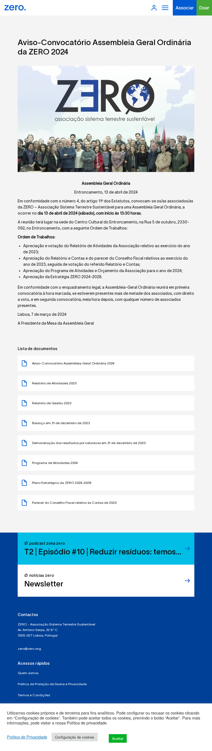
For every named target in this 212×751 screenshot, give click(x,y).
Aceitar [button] (117, 738)
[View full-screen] (106, 119)
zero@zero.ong (29, 648)
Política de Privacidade (27, 736)
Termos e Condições (34, 695)
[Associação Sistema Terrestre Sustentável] (15, 8)
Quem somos (28, 673)
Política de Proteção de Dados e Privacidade (52, 684)
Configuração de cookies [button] (74, 737)
